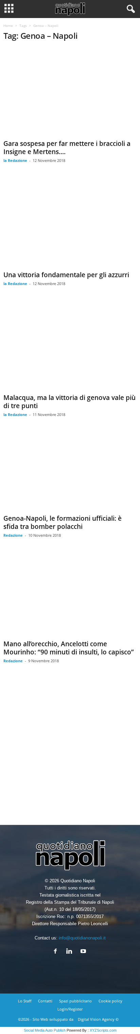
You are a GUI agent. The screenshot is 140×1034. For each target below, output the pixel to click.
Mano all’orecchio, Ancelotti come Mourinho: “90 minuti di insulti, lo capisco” (68, 647)
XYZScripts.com (103, 1030)
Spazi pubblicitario (75, 1000)
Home (8, 25)
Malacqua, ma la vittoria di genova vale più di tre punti (69, 401)
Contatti (45, 1000)
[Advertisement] (70, 749)
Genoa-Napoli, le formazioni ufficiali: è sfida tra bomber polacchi (62, 522)
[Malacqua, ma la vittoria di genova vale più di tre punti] (70, 346)
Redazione (13, 535)
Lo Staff (24, 1000)
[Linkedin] (71, 951)
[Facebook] (57, 951)
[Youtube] (84, 951)
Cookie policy (110, 1000)
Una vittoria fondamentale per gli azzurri (66, 274)
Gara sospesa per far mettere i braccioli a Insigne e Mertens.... (66, 147)
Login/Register (70, 1009)
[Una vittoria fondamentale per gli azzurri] (70, 223)
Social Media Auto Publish (45, 1030)
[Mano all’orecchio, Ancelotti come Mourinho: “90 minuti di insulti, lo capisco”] (70, 595)
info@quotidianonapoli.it (82, 937)
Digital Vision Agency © (98, 1019)
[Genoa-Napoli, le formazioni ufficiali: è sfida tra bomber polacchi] (70, 472)
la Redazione (15, 160)
